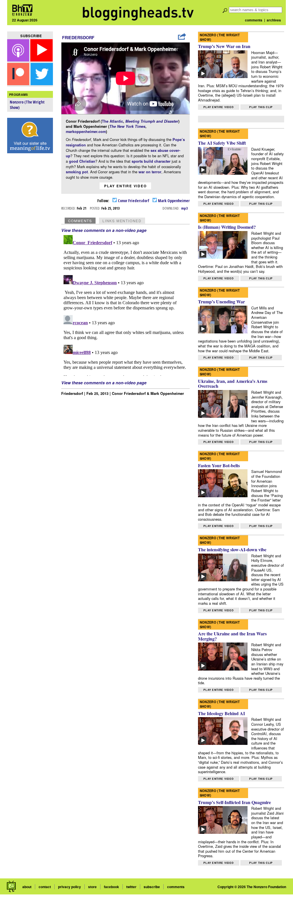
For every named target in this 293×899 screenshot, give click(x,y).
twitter (131, 886)
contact (45, 886)
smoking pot (77, 171)
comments (253, 20)
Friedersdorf (78, 37)
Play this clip (261, 107)
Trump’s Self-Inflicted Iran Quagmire (234, 802)
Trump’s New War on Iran (224, 46)
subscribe (152, 886)
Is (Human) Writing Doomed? (227, 227)
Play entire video (125, 185)
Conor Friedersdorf (133, 200)
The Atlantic (112, 121)
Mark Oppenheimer (173, 200)
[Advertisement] (30, 246)
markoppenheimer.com (86, 131)
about (26, 886)
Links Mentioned (122, 220)
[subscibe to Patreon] (18, 83)
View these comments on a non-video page (103, 230)
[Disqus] (125, 304)
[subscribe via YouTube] (41, 59)
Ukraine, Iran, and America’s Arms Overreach (232, 383)
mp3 (184, 208)
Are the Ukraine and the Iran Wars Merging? (232, 636)
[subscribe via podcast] (19, 59)
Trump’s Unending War (221, 301)
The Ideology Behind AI (221, 713)
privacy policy (69, 886)
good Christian (82, 161)
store (92, 886)
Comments (80, 220)
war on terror (149, 171)
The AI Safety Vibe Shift (222, 143)
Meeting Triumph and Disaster (151, 121)
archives (274, 20)
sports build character (151, 161)
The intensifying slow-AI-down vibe (232, 549)
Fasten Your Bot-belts (219, 465)
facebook (111, 886)
